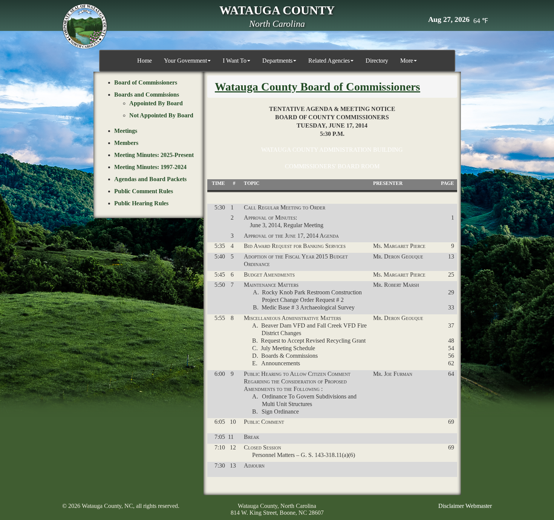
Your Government (185, 60)
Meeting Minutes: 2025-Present (154, 155)
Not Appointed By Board (161, 115)
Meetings (125, 131)
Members (126, 143)
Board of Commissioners (145, 82)
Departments (277, 60)
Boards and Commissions (146, 94)
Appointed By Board (156, 103)
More (406, 60)
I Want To (234, 60)
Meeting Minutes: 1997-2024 (150, 167)
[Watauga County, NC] (84, 26)
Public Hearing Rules (141, 203)
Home (144, 60)
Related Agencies (329, 60)
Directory (377, 60)
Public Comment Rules (143, 191)
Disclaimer (451, 506)
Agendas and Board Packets (150, 179)
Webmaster (478, 506)
